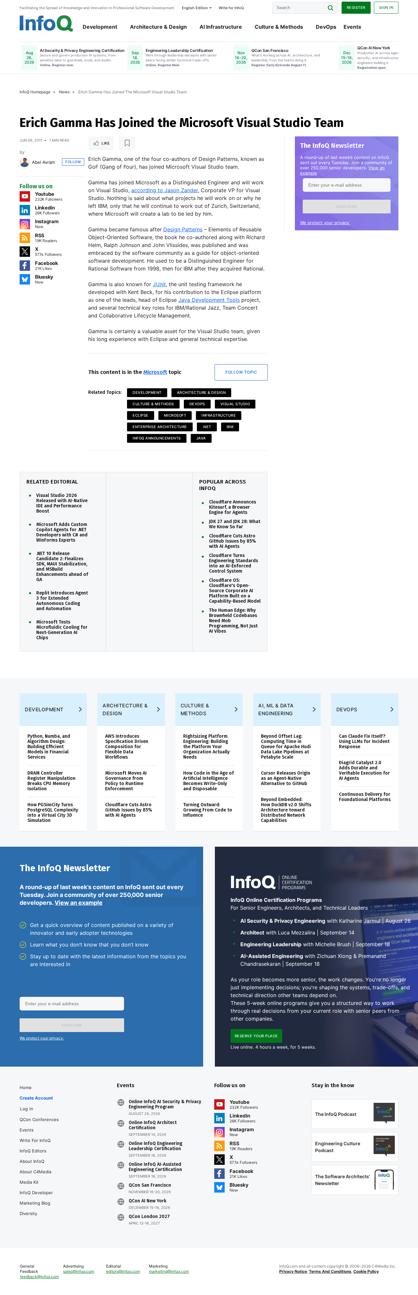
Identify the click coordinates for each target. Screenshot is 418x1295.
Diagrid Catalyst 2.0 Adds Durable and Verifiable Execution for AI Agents (364, 770)
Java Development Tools (209, 300)
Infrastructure (218, 415)
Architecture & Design (158, 26)
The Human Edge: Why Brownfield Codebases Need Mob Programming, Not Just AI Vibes (233, 621)
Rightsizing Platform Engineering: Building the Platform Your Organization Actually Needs (206, 746)
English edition (195, 8)
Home (26, 1087)
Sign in (386, 7)
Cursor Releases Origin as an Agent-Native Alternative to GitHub (285, 778)
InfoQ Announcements (157, 438)
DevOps (326, 26)
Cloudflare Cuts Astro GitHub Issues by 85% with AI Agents (232, 541)
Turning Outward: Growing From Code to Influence (207, 810)
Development (100, 26)
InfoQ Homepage (35, 91)
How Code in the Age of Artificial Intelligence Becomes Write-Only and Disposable (208, 781)
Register (356, 7)
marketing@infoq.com (169, 1271)
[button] (347, 206)
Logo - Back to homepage (46, 23)
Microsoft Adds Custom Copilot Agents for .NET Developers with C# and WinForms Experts (62, 532)
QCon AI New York (147, 1201)
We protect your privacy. (325, 222)
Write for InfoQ (35, 1140)
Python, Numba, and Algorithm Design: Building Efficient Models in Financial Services (48, 746)
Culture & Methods (279, 26)
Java (201, 438)
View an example (79, 902)
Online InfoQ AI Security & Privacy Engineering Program (165, 1104)
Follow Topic (241, 372)
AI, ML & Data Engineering (276, 709)
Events (352, 26)
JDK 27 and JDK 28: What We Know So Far (234, 524)
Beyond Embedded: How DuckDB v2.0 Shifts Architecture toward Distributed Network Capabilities (286, 810)
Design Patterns (182, 229)
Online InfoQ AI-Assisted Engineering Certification (155, 1167)
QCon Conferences (39, 1119)
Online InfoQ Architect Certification (153, 1125)
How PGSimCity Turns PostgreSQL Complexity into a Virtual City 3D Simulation (52, 812)
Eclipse (141, 415)
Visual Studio (235, 404)
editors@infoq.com (123, 1271)
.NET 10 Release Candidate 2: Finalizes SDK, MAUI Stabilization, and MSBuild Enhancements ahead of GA (62, 566)
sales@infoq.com (78, 1271)
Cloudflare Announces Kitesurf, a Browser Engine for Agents (232, 507)
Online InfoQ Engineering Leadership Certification (155, 1146)
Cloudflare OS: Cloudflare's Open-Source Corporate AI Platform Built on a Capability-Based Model (235, 591)
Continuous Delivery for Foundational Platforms (365, 797)
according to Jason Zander (164, 190)
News (64, 91)
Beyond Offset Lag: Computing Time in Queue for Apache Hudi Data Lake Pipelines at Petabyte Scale (286, 746)
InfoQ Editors (33, 1150)
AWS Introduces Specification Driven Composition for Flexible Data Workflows (126, 746)
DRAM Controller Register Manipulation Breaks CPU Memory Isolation (51, 781)
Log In (26, 1108)
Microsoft (155, 372)
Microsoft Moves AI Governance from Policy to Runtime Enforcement (126, 781)
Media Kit (29, 1182)
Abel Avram (43, 162)
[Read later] (127, 143)
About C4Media (35, 1171)
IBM (230, 426)
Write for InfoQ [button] (231, 8)
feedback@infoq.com (39, 1276)
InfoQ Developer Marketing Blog (36, 1198)
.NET (206, 426)
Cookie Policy (366, 1271)
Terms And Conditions (330, 1271)
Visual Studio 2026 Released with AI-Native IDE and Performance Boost (62, 503)
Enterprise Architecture (160, 426)
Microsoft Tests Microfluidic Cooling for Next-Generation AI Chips (62, 630)
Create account (36, 1098)
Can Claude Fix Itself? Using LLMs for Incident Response (364, 741)
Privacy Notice (293, 1271)
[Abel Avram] (24, 162)
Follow (73, 162)
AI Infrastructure (221, 26)
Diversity (28, 1213)
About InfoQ (32, 1161)
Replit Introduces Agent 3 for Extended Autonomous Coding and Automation (62, 601)
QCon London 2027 (149, 1216)
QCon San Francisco (150, 1185)
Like (106, 143)
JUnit (159, 284)
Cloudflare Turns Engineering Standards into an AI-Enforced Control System (233, 563)
